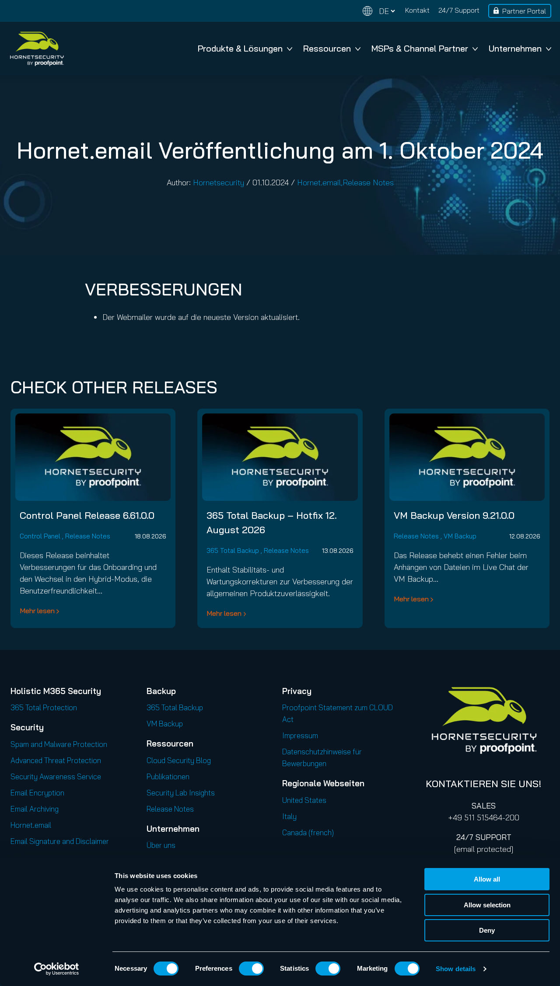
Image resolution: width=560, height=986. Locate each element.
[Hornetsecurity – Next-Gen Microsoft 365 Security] (37, 49)
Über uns (161, 845)
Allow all (487, 879)
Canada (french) (308, 832)
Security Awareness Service (55, 776)
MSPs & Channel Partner (419, 48)
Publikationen (168, 776)
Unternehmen (515, 48)
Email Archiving (34, 808)
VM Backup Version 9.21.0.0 (454, 515)
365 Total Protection (43, 707)
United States (304, 800)
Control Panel (40, 536)
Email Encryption (37, 792)
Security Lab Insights (181, 792)
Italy (289, 816)
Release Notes (368, 182)
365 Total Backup (232, 550)
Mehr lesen (37, 610)
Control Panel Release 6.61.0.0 (87, 515)
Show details (456, 968)
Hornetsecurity (218, 182)
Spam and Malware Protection (58, 744)
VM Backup (460, 536)
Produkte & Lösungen (240, 48)
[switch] (251, 969)
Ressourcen (327, 48)
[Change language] (378, 11)
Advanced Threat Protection (55, 760)
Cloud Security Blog (179, 760)
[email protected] (484, 849)
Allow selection (487, 905)
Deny (487, 930)
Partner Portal (524, 11)
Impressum (300, 735)
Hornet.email (319, 182)
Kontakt (417, 10)
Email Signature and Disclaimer (59, 841)
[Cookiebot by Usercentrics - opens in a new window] (56, 969)
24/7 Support (459, 10)
